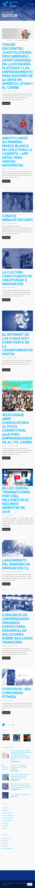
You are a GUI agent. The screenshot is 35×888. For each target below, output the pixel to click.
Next (13, 724)
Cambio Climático (7, 813)
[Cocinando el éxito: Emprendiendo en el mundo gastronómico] (7, 738)
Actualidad (9, 571)
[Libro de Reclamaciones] (29, 885)
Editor (5, 91)
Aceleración (10, 169)
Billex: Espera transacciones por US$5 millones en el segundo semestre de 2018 (16, 500)
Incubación (5, 843)
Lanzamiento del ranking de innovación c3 (16, 564)
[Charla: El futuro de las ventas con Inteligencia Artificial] (17, 738)
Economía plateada (11, 91)
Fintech (15, 169)
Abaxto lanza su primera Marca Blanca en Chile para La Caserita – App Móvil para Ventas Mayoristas (17, 151)
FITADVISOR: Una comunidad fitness (16, 693)
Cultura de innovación (12, 357)
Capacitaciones (6, 838)
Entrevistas (9, 515)
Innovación (5, 841)
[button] (32, 4)
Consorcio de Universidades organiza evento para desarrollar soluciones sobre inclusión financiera (17, 628)
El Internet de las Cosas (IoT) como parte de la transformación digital (18, 344)
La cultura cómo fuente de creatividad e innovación (17, 278)
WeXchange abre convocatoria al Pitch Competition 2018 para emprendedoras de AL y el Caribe (17, 428)
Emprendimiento (11, 287)
